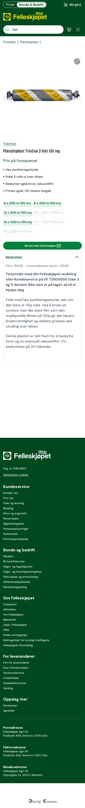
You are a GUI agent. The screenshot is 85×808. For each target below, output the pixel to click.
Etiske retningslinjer (15, 635)
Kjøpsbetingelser (13, 523)
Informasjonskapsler (16, 539)
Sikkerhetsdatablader (16, 582)
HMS (6, 630)
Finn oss (8, 498)
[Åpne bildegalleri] (77, 61)
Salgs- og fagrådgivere (17, 566)
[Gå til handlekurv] (69, 29)
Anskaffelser (11, 678)
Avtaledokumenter (14, 683)
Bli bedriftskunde (14, 561)
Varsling (8, 688)
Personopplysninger (15, 528)
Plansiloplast (29, 42)
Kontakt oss (10, 493)
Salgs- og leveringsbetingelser (22, 571)
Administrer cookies (15, 474)
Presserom (10, 604)
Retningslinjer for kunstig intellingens (26, 640)
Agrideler (9, 710)
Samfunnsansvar (13, 673)
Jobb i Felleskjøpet (15, 625)
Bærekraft (9, 619)
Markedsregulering (15, 587)
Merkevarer (10, 705)
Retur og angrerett (14, 513)
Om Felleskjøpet (13, 614)
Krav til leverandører (16, 667)
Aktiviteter (9, 609)
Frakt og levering (13, 503)
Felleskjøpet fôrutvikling (18, 645)
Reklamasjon (11, 518)
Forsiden (9, 42)
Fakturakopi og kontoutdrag (20, 576)
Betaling (8, 508)
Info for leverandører (16, 662)
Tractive (9, 143)
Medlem (8, 556)
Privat (10, 5)
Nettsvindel (10, 534)
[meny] (78, 29)
